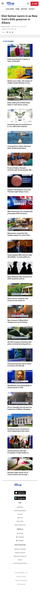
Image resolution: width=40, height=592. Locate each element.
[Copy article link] (12, 32)
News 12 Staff (5, 26)
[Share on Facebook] (7, 32)
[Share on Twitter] (10, 32)
